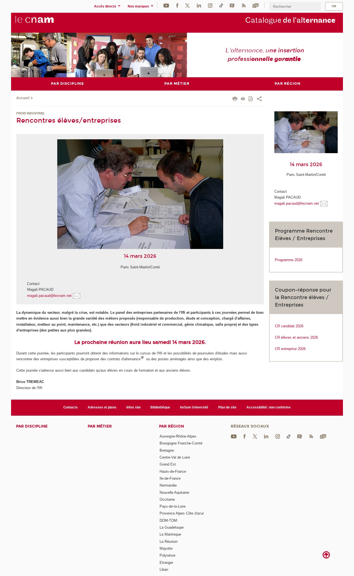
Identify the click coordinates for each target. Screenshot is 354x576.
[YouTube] (166, 5)
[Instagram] (210, 5)
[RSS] (243, 5)
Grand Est (168, 464)
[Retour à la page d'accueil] (43, 22)
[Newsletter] (256, 5)
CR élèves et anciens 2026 (296, 337)
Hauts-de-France (173, 471)
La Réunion (169, 541)
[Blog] (232, 5)
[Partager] (259, 99)
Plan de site (227, 407)
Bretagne (167, 450)
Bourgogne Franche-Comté (181, 443)
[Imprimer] (235, 99)
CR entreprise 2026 (290, 349)
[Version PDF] (251, 99)
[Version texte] (243, 99)
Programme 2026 (288, 260)
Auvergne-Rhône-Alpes (178, 436)
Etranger (166, 562)
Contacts (70, 407)
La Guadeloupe (172, 527)
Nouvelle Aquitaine (174, 492)
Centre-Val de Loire (175, 457)
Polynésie (167, 555)
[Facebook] (177, 5)
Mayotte (166, 548)
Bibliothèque (160, 407)
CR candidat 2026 (289, 326)
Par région (171, 426)
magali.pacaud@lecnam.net (49, 296)
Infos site (133, 407)
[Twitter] (187, 5)
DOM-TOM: (169, 520)
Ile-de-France (170, 478)
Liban (164, 569)
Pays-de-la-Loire (173, 506)
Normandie (168, 485)
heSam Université (194, 407)
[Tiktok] (221, 5)
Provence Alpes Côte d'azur (182, 513)
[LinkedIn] (199, 5)
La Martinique (170, 534)
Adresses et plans (102, 407)
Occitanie (167, 499)
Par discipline (32, 426)
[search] (295, 6)
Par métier (100, 426)
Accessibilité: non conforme (268, 407)
